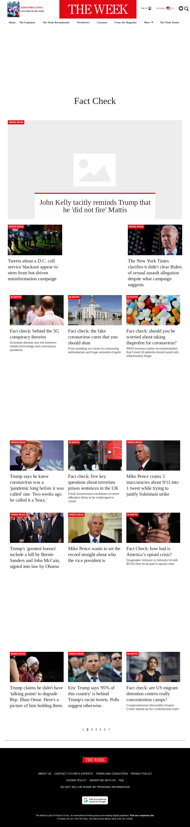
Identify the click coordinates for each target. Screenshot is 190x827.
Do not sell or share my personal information (95, 786)
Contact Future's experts (73, 773)
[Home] (12, 22)
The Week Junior (169, 22)
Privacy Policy (141, 773)
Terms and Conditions (112, 773)
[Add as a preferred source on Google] (95, 800)
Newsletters (83, 22)
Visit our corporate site (142, 815)
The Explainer (27, 22)
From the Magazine (125, 22)
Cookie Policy (76, 780)
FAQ (121, 780)
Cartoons (102, 22)
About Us (44, 773)
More (147, 22)
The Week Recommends (56, 22)
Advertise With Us (102, 780)
